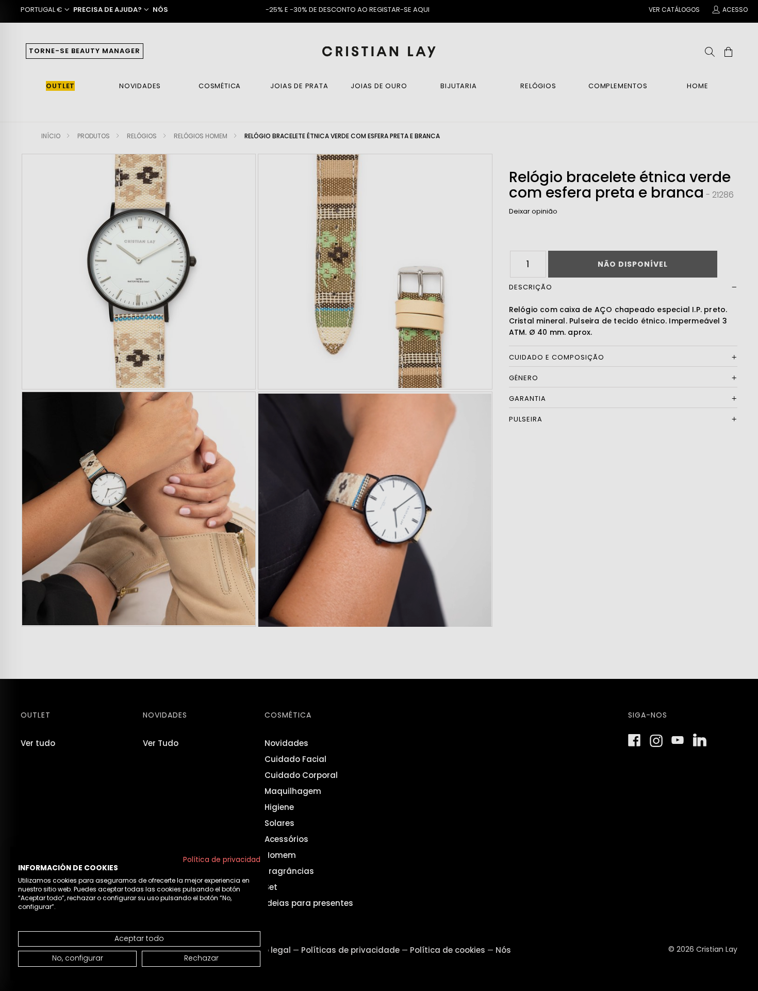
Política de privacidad (221, 860)
